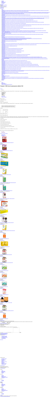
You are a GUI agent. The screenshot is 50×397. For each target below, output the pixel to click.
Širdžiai (13, 39)
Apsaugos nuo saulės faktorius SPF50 (35, 70)
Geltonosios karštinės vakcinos (16, 31)
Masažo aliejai (31, 66)
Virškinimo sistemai (20, 39)
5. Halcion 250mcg (4, 338)
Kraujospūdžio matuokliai (7, 49)
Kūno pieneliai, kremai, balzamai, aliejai (6, 66)
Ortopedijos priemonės (10, 48)
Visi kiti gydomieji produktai (7, 34)
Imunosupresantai (24, 23)
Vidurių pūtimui (40, 58)
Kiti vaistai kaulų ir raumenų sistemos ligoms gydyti (44, 24)
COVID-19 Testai (4, 54)
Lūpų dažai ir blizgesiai (21, 73)
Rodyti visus (1, 339)
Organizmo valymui (18, 38)
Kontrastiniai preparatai (24, 34)
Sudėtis (2, 94)
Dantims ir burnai (8, 60)
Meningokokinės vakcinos (4, 30)
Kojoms (18, 60)
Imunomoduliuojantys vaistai (19, 23)
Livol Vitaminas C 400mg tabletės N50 (4, 238)
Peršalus (37, 43)
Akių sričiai (20, 65)
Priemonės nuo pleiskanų (25, 64)
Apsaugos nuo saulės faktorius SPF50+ (27, 70)
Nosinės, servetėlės (18, 44)
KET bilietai (3, 359)
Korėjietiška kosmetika (4, 358)
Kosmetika (3, 59)
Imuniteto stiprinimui (7, 78)
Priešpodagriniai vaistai (30, 24)
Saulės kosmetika (20, 60)
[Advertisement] (5, 344)
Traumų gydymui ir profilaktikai (19, 48)
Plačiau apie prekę (2, 144)
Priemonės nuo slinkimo (20, 64)
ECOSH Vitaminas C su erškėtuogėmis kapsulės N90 (6, 254)
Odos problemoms (28, 32)
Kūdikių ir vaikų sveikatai (15, 78)
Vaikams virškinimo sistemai (23, 58)
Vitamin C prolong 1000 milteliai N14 (4, 294)
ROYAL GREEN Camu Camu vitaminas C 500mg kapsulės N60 (7, 198)
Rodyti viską (3, 75)
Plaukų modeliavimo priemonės (31, 64)
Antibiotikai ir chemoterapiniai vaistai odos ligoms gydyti (9, 18)
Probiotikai (38, 38)
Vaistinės (3, 375)
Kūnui (14, 60)
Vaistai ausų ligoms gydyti (10, 29)
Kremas (15, 64)
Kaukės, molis (17, 65)
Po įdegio (7, 70)
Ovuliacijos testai (16, 54)
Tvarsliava (40, 43)
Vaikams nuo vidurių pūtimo (17, 58)
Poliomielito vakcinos (41, 30)
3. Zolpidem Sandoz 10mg (4, 337)
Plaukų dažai (36, 64)
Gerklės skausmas (13, 32)
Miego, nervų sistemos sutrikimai (20, 32)
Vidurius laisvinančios (44, 58)
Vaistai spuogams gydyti (35, 18)
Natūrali (23, 60)
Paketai (21, 44)
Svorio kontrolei (10, 39)
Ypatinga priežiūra (29, 65)
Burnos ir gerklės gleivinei (8, 53)
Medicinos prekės (3, 42)
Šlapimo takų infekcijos (28, 78)
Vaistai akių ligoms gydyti (4, 29)
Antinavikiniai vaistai (39, 10)
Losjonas (14, 64)
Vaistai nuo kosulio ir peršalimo (21, 28)
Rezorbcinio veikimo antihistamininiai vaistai (29, 28)
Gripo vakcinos (30, 30)
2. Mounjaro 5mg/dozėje (4, 336)
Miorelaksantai (26, 24)
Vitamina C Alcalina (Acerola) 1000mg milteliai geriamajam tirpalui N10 (8, 182)
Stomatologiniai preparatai (4, 12)
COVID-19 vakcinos (27, 31)
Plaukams (11, 60)
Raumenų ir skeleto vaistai (44, 10)
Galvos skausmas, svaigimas (8, 32)
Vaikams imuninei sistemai (28, 58)
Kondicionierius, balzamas (7, 64)
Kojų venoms (11, 78)
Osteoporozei (21, 38)
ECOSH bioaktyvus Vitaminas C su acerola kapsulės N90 (6, 262)
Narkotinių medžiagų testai (8, 54)
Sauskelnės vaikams (29, 44)
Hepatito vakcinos (34, 30)
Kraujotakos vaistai (9, 10)
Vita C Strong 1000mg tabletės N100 (4, 270)
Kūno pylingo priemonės (27, 66)
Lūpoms (2, 65)
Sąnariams (41, 38)
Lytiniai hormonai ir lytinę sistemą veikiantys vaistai (23, 19)
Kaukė (12, 64)
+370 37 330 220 (3, 368)
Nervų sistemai (3, 38)
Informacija (2, 387)
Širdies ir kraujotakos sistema (42, 57)
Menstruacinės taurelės (13, 44)
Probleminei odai (24, 65)
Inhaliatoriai (3, 49)
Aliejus (17, 64)
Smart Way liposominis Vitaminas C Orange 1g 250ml (6, 302)
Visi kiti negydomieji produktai (18, 34)
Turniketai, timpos (22, 55)
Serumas (10, 64)
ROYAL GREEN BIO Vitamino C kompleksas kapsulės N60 (7, 222)
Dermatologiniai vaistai (20, 10)
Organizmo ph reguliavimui (13, 38)
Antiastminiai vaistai (16, 28)
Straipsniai (3, 79)
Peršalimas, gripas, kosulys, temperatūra (18, 57)
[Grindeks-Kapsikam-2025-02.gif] (4, 333)
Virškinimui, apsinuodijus (34, 78)
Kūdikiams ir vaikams (4, 60)
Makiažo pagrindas (4, 73)
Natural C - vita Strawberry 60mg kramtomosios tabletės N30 (6, 142)
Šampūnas (3, 64)
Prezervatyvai (3, 362)
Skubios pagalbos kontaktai (5, 390)
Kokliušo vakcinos (9, 30)
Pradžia (2, 82)
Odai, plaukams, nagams (7, 38)
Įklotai (8, 44)
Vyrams (26, 65)
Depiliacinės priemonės (41, 66)
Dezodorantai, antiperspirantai (21, 66)
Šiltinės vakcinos (22, 30)
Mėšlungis (43, 78)
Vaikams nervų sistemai (6, 58)
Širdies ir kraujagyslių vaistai (15, 10)
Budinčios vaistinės (4, 376)
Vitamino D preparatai (39, 78)
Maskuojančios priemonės (8, 73)
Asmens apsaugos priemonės (10, 43)
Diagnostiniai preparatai (12, 34)
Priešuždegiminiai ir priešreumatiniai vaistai (6, 24)
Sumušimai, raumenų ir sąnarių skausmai (37, 32)
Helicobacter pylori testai (20, 54)
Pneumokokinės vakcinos (14, 30)
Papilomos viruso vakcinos (22, 31)
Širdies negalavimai (44, 32)
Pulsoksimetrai (14, 49)
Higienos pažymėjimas (4, 363)
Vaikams (2, 58)
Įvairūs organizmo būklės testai (26, 54)
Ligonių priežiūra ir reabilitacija (19, 43)
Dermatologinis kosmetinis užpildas (35, 65)
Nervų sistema (3, 57)
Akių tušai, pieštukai (13, 73)
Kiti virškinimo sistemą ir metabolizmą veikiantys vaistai (18, 13)
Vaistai (2, 9)
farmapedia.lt (3, 360)
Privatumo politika (8, 396)
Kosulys (15, 32)
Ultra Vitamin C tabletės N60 (3, 206)
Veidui (13, 60)
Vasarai (2, 74)
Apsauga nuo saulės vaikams (11, 70)
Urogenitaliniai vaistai (25, 10)
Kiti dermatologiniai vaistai (41, 18)
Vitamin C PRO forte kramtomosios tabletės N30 (7, 84)
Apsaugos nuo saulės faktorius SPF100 (18, 70)
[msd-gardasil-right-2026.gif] (3, 334)
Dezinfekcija (14, 43)
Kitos (47, 58)
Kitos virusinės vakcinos (32, 31)
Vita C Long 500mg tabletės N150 (4, 286)
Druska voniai (16, 66)
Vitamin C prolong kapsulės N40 (3, 158)
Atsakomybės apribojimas (3, 396)
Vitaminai (6, 13)
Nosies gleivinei (3, 53)
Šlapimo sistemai (16, 39)
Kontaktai (3, 1)
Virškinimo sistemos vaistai (4, 10)
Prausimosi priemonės (12, 66)
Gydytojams (3, 3)
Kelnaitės (10, 44)
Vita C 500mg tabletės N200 (3, 278)
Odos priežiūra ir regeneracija (30, 43)
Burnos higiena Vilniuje (4, 361)
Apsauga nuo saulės (4, 70)
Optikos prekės (34, 43)
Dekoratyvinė (25, 60)
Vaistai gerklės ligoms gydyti (11, 28)
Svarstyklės (17, 49)
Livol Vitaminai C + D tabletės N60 (4, 318)
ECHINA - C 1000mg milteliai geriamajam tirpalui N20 (6, 190)
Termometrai (11, 49)
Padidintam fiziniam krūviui (26, 38)
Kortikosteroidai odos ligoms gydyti (19, 18)
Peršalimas (36, 38)
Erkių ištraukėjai (20, 49)
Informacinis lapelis (4, 92)
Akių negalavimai (3, 78)
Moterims (25, 32)
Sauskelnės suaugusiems (24, 44)
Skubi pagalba (3, 2)
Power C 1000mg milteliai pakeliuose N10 (4, 246)
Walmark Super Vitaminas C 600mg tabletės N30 (5, 174)
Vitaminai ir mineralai (24, 39)
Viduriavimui (36, 58)
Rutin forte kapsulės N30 (3, 166)
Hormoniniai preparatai (29, 10)
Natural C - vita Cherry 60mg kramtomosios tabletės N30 (6, 150)
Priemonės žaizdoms (22, 78)
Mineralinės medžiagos (9, 13)
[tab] (3, 131)
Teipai (15, 48)
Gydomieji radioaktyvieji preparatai (39, 34)
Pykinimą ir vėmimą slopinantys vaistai (39, 12)
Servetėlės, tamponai (7, 55)
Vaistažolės (42, 43)
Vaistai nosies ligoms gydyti (5, 28)
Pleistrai (19, 55)
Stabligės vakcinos (19, 30)
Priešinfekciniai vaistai (34, 10)
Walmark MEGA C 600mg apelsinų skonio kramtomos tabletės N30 (7, 230)
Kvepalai (27, 73)
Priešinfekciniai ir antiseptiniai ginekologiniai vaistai (7, 19)
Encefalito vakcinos (26, 30)
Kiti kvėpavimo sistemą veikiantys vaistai (38, 28)
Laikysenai (7, 48)
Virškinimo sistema (33, 58)
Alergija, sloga (3, 32)
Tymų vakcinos (37, 30)
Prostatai (24, 57)
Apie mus (3, 393)
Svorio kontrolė (37, 57)
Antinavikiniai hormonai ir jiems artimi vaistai (11, 23)
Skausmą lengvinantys (29, 57)
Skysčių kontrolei (3, 39)
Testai (38, 43)
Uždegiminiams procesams (47, 43)
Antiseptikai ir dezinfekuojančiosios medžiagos (28, 18)
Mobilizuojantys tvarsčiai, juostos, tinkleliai (14, 55)
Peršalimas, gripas (31, 32)
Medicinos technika (24, 43)
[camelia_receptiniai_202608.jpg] (4, 133)
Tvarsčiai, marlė (3, 55)
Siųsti (20, 332)
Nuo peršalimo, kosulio (13, 53)
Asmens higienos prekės (4, 43)
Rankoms (16, 60)
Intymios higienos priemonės (5, 44)
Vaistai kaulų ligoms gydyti (35, 24)
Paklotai (14, 48)
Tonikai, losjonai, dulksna (8, 65)
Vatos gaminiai (34, 44)
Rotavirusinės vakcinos (6, 31)
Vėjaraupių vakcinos (11, 31)
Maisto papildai (3, 35)
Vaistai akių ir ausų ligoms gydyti (16, 29)
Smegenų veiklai (7, 39)
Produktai (1, 382)
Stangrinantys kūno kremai (36, 66)
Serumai (11, 65)
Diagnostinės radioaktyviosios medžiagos (31, 34)
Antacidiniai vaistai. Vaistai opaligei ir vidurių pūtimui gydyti (13, 12)
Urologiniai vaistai (31, 19)
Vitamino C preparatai (4, 83)
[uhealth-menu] (3, 11)
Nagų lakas (25, 73)
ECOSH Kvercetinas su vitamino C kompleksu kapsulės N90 (6, 310)
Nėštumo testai (12, 54)
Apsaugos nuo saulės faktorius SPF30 (43, 70)
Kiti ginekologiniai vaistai (15, 19)
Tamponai (32, 44)
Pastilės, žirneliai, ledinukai (32, 38)
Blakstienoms (17, 73)
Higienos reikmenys (4, 48)
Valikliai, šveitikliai (14, 65)
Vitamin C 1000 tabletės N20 (3, 214)
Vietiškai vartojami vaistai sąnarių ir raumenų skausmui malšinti (17, 24)
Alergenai (3, 34)
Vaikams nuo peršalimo (11, 58)
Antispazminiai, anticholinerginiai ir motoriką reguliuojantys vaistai (27, 12)
